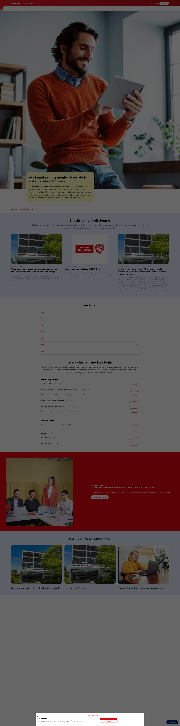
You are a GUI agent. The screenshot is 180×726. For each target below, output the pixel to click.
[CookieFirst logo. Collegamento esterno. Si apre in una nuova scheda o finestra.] (37, 716)
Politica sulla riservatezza (93, 715)
